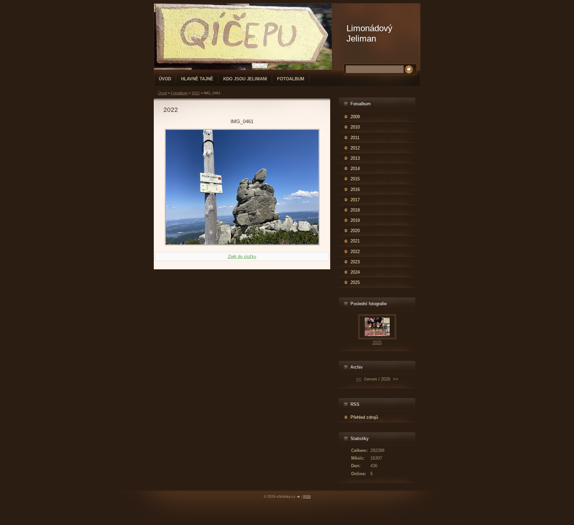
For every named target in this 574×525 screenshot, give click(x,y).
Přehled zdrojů (364, 417)
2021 (355, 240)
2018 (355, 210)
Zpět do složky (242, 256)
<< (358, 379)
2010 (355, 127)
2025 (355, 282)
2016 (355, 189)
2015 (355, 178)
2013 (355, 158)
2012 (355, 147)
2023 (355, 261)
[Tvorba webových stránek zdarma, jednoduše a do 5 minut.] (299, 496)
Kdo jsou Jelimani (245, 78)
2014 (355, 168)
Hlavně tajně (197, 78)
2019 (355, 220)
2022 (196, 93)
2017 (355, 199)
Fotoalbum (290, 78)
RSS (307, 496)
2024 (355, 272)
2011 (354, 137)
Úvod (165, 78)
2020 (355, 230)
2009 (355, 116)
